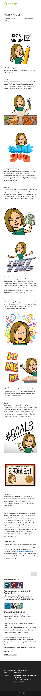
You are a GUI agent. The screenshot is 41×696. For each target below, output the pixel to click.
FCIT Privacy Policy (10, 655)
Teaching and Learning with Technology (17, 592)
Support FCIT (8, 651)
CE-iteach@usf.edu (15, 628)
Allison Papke (10, 18)
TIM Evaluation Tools (27, 599)
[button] (35, 5)
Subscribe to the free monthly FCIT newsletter (20, 647)
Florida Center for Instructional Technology (19, 639)
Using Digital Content (14, 612)
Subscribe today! (25, 551)
